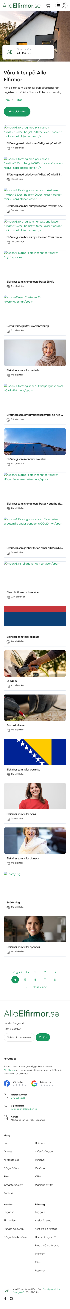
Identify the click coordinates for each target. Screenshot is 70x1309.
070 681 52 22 (18, 1098)
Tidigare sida (20, 972)
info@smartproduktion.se (24, 1109)
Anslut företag (43, 1220)
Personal (40, 1159)
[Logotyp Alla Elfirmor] (32, 1013)
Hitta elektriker (17, 111)
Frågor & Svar (11, 1168)
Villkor (38, 1176)
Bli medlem (10, 1220)
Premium (40, 1253)
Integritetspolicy (13, 1185)
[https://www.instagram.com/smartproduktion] (11, 1298)
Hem (6, 1143)
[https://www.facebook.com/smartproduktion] (5, 1298)
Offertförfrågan (44, 1151)
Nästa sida (40, 987)
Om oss (8, 1151)
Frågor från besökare (16, 1237)
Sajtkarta (9, 1193)
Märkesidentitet (44, 1185)
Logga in (9, 1212)
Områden (40, 1168)
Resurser (40, 1270)
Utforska (40, 1143)
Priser (38, 1262)
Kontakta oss (11, 1159)
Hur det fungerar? (14, 1023)
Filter (7, 1176)
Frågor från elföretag (47, 1245)
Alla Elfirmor (9, 1070)
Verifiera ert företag (46, 1228)
